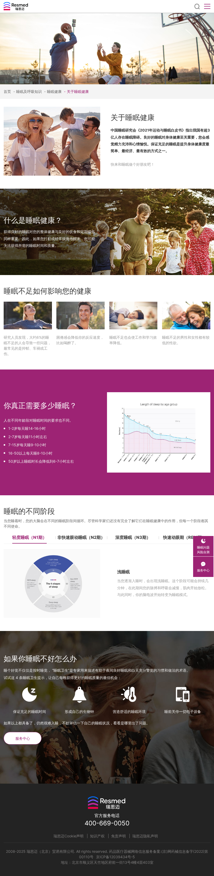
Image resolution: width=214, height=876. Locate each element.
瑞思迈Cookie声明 (69, 836)
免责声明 (118, 836)
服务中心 (22, 738)
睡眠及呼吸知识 (27, 91)
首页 (7, 91)
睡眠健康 (53, 91)
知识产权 (97, 836)
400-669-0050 (107, 823)
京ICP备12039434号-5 (115, 857)
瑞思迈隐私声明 (145, 836)
